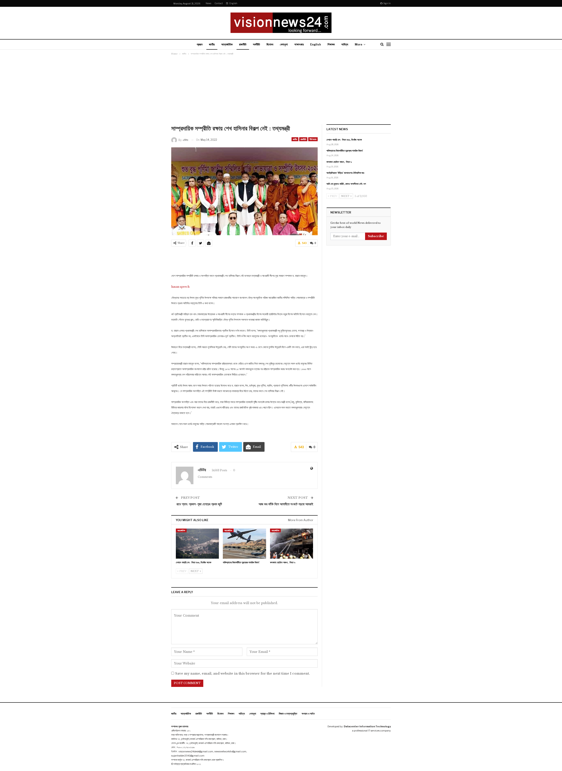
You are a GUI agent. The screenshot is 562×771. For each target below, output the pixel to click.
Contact (218, 3)
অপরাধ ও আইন (308, 713)
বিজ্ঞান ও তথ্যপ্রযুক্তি (288, 713)
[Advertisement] (281, 91)
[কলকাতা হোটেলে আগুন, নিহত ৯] (291, 544)
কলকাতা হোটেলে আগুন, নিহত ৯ (339, 161)
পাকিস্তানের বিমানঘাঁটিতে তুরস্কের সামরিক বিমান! (344, 150)
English (233, 3)
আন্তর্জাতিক (226, 44)
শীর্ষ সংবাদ (313, 139)
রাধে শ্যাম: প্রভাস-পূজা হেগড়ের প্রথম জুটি (199, 504)
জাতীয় (212, 44)
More (358, 44)
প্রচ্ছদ (199, 44)
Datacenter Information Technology (367, 726)
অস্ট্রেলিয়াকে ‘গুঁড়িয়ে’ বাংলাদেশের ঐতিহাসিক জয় (345, 172)
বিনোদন (270, 44)
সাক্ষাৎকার (299, 44)
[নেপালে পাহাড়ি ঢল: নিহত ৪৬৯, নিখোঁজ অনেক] (197, 544)
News (208, 3)
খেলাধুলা (284, 44)
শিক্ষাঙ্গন (331, 44)
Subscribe (376, 236)
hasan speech (180, 286)
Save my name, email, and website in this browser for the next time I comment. (242, 673)
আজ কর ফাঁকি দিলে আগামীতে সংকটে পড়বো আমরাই (286, 504)
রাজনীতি (242, 44)
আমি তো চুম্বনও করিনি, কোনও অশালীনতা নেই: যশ (346, 183)
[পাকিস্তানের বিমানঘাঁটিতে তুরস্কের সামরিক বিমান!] (244, 544)
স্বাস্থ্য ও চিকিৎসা (267, 713)
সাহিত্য (344, 44)
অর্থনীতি (256, 44)
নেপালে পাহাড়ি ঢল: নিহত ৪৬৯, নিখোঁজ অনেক (344, 139)
